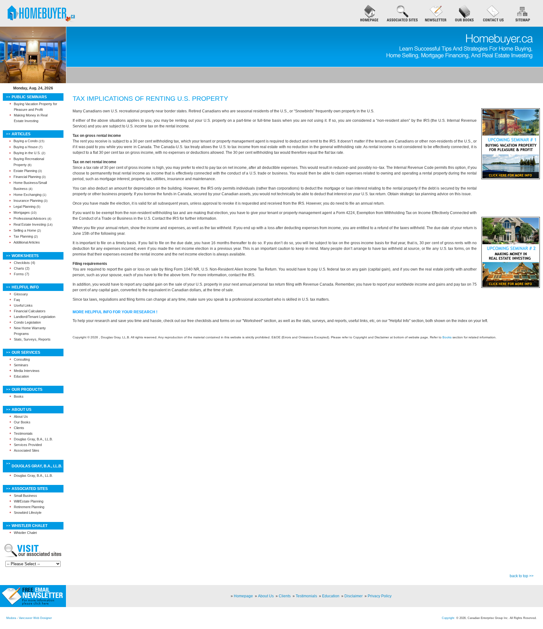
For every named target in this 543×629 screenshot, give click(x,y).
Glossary (21, 294)
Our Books (22, 422)
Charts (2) (22, 268)
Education (21, 376)
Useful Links (23, 305)
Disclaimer (353, 596)
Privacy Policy (380, 596)
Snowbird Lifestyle (27, 512)
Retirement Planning (29, 507)
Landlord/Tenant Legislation (34, 317)
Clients (19, 428)
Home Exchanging (27, 194)
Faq (17, 300)
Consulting (22, 359)
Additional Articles (27, 242)
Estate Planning (25, 171)
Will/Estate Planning (28, 501)
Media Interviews (27, 371)
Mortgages (22, 212)
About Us (21, 416)
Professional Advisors (30, 218)
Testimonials (23, 433)
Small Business (25, 495)
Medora (11, 618)
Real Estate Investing (30, 224)
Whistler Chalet (25, 533)
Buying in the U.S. (27, 153)
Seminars (21, 365)
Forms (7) (21, 274)
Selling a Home (25, 230)
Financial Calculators (30, 311)
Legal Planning (25, 206)
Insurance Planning (28, 200)
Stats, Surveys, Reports (32, 339)
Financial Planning (27, 177)
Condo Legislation (27, 322)
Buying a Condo (26, 141)
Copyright (448, 618)
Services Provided (28, 445)
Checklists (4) (24, 263)
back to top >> (522, 576)
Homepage (243, 596)
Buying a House (26, 147)
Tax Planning (23, 236)
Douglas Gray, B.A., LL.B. (33, 439)
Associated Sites (26, 450)
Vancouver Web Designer (35, 618)
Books (19, 396)
